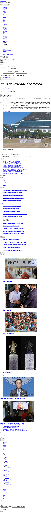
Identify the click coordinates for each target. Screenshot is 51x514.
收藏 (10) (5, 41)
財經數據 (5, 29)
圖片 (4, 32)
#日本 (4, 179)
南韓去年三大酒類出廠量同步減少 (10, 427)
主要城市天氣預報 (7, 50)
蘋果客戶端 (5, 490)
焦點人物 (5, 28)
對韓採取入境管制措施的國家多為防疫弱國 (12, 165)
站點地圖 (5, 492)
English (4, 445)
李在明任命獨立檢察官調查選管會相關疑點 (12, 200)
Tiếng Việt (5, 450)
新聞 (4, 453)
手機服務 (5, 51)
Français (4, 449)
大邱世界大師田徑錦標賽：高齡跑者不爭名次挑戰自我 (15, 242)
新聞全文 (14, 66)
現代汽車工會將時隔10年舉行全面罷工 (11, 208)
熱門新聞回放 (8, 467)
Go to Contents (3, 1)
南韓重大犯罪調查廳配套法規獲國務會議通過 (13, 195)
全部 (6, 66)
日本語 (4, 446)
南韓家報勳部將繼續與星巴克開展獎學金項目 (13, 429)
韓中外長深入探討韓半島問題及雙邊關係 (12, 206)
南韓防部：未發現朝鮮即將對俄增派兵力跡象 (13, 223)
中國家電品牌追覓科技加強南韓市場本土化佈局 (13, 233)
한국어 (4, 443)
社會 (4, 23)
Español (4, 448)
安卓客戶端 (5, 489)
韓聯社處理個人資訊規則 (8, 54)
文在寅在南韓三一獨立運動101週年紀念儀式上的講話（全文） (16, 169)
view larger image (6, 111)
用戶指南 (7, 483)
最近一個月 (10, 71)
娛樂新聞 (5, 38)
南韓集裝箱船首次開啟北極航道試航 (11, 226)
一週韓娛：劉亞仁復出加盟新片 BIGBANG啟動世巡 (14, 244)
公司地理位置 (8, 484)
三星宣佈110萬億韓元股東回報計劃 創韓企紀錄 (13, 228)
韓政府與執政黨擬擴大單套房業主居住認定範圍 (12, 398)
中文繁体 (5, 442)
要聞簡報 (5, 31)
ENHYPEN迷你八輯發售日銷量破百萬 (11, 247)
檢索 (2, 60)
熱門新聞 (5, 37)
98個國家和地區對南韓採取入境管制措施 (12, 163)
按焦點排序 (13, 68)
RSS (4, 49)
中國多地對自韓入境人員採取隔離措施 (11, 166)
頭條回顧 (5, 36)
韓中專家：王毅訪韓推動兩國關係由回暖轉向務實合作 (15, 190)
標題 (9, 66)
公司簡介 (5, 53)
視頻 (4, 33)
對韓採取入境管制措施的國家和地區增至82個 (13, 167)
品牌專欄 (5, 470)
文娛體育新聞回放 (9, 469)
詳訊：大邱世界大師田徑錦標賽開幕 (11, 239)
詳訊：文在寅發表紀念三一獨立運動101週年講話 (13, 170)
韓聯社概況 (5, 480)
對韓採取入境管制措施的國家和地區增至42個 (13, 173)
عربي (4, 447)
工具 (4, 475)
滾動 (4, 19)
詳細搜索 (2, 62)
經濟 (4, 21)
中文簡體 (2, 440)
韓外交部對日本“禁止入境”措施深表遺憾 (12, 161)
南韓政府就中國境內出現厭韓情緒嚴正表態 (12, 171)
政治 (4, 20)
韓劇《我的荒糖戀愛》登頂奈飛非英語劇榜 (12, 250)
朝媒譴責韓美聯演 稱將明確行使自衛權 (11, 211)
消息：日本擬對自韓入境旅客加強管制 (11, 162)
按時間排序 (7, 68)
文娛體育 (5, 24)
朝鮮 (4, 25)
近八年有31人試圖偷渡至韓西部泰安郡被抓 (12, 192)
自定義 (22, 71)
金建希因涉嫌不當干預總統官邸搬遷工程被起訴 (13, 198)
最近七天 (17, 71)
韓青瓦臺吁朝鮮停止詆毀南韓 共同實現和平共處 (13, 231)
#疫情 (4, 180)
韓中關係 (5, 27)
